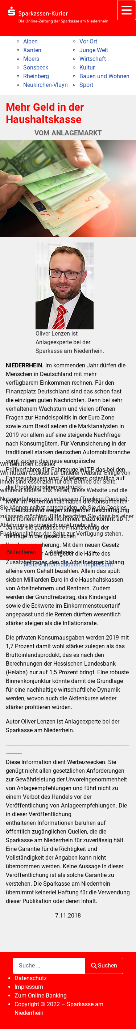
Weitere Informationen (51, 564)
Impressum (98, 564)
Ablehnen (62, 552)
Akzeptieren (21, 552)
